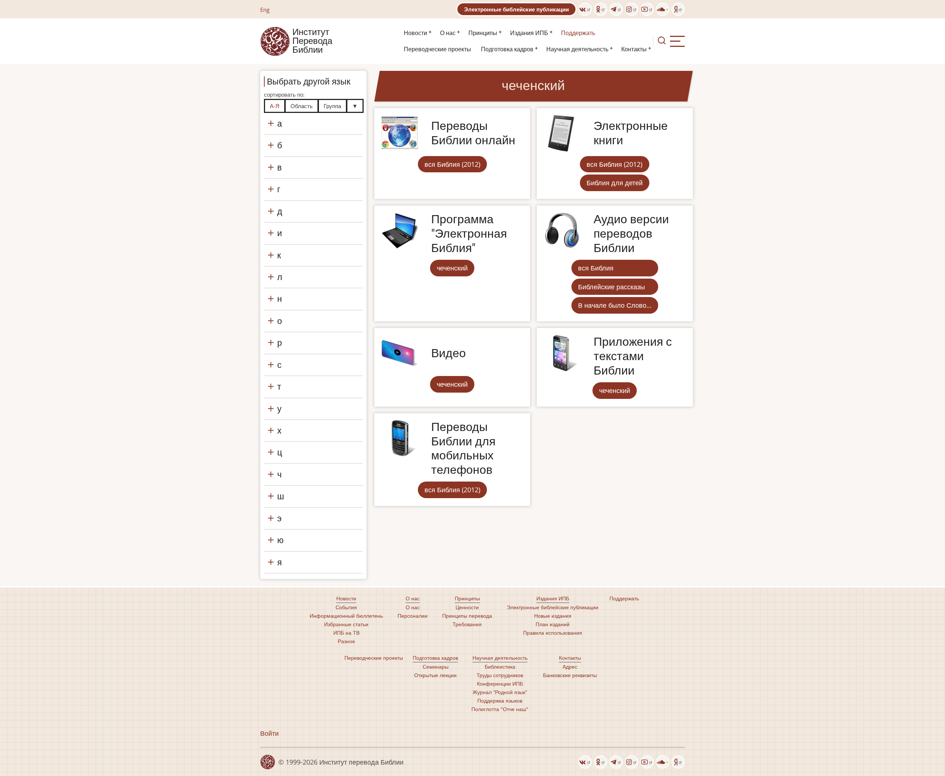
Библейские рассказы (611, 286)
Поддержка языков (499, 700)
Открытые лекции (435, 675)
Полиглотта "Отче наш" (499, 709)
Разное (346, 641)
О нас (448, 33)
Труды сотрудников (500, 675)
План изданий (553, 624)
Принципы (482, 33)
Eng (264, 9)
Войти (269, 733)
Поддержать (578, 33)
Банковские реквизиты (570, 675)
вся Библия (596, 267)
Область (302, 106)
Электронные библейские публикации (516, 9)
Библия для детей (615, 182)
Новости (415, 33)
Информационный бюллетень (346, 615)
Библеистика (500, 666)
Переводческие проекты (437, 49)
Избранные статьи (346, 624)
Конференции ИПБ (500, 683)
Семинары (436, 666)
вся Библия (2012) (452, 164)
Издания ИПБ (529, 33)
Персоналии (412, 615)
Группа (332, 106)
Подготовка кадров (507, 49)
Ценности (467, 607)
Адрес (570, 666)
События (346, 607)
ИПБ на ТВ (346, 632)
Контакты (634, 49)
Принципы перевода (467, 615)
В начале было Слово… (615, 305)
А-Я (274, 106)
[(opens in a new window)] (585, 9)
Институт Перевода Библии (312, 41)
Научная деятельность (577, 49)
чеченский (452, 267)
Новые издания (552, 615)
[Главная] (275, 40)
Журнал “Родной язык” (499, 692)
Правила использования (552, 632)
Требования (467, 624)
